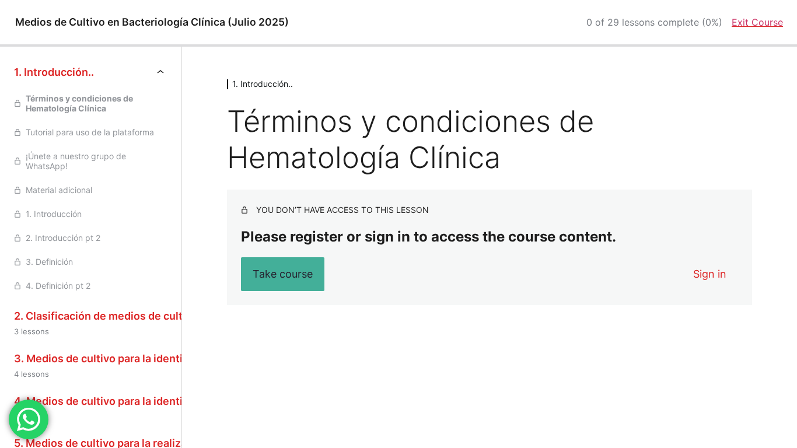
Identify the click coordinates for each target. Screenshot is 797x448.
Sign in (709, 274)
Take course (283, 274)
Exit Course (757, 22)
